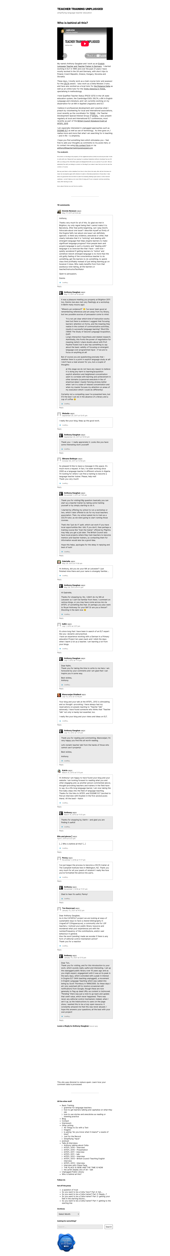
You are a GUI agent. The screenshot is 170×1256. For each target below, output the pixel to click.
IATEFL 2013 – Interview (74, 1163)
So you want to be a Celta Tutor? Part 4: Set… (82, 1192)
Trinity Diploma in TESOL (94, 89)
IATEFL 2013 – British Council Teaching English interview (84, 1159)
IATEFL (95, 116)
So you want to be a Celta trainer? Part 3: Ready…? (84, 1194)
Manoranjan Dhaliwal (71, 694)
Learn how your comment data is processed (81, 1083)
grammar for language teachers (77, 1107)
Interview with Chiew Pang (75, 1165)
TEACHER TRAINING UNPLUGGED (80, 9)
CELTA (66, 83)
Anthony (68, 812)
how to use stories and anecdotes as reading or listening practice (85, 1115)
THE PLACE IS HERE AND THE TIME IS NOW (83, 1167)
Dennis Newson (69, 211)
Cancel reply (93, 1026)
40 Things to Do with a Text (76, 1127)
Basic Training (68, 1105)
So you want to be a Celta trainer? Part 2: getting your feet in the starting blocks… (86, 1197)
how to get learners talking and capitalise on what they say (88, 1111)
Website (66, 413)
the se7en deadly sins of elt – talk (78, 1169)
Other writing (67, 1125)
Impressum (66, 1123)
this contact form (83, 145)
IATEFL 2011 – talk (72, 1154)
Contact (65, 1121)
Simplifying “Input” (72, 1139)
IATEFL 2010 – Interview (74, 1147)
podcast (65, 1141)
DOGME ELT (62, 130)
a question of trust (70, 1190)
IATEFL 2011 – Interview (74, 1152)
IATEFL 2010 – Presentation (76, 1150)
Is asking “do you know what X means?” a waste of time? (86, 1133)
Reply (59, 286)
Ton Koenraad (68, 908)
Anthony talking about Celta (76, 1145)
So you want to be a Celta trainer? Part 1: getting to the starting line (86, 1202)
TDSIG (92, 113)
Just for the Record (72, 1136)
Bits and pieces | (64, 836)
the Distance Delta (102, 86)
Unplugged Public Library (73, 1172)
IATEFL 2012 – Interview (74, 1156)
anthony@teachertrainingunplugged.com (75, 148)
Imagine (67, 1130)
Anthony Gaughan (81, 1026)
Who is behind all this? (71, 1174)
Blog (64, 1119)
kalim (64, 624)
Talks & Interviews (70, 1143)
